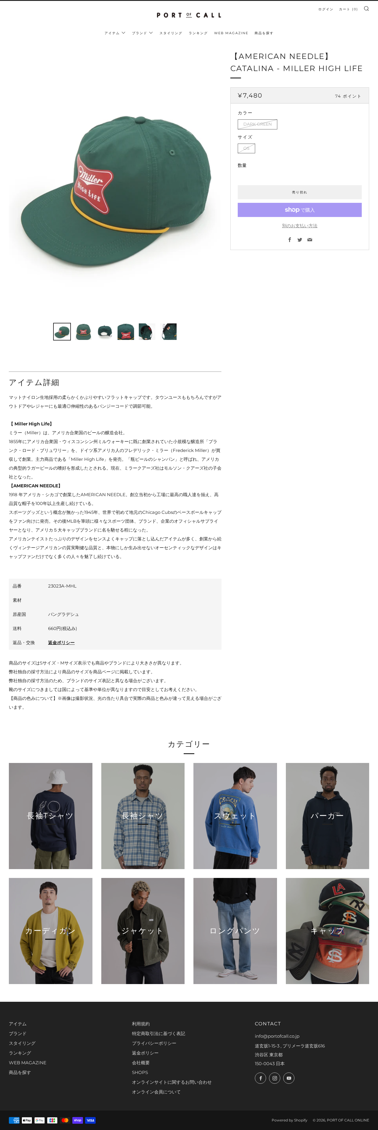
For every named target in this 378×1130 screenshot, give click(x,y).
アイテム (112, 33)
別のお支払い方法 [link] (299, 225)
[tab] (62, 332)
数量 (242, 165)
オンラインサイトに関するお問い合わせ (172, 1082)
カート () (348, 9)
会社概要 (141, 1062)
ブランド (139, 33)
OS (246, 148)
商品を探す (264, 33)
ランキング (198, 33)
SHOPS (140, 1072)
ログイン (326, 9)
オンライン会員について (156, 1092)
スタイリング (171, 33)
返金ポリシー (61, 642)
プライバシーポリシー (154, 1043)
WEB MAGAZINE (231, 33)
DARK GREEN (257, 124)
